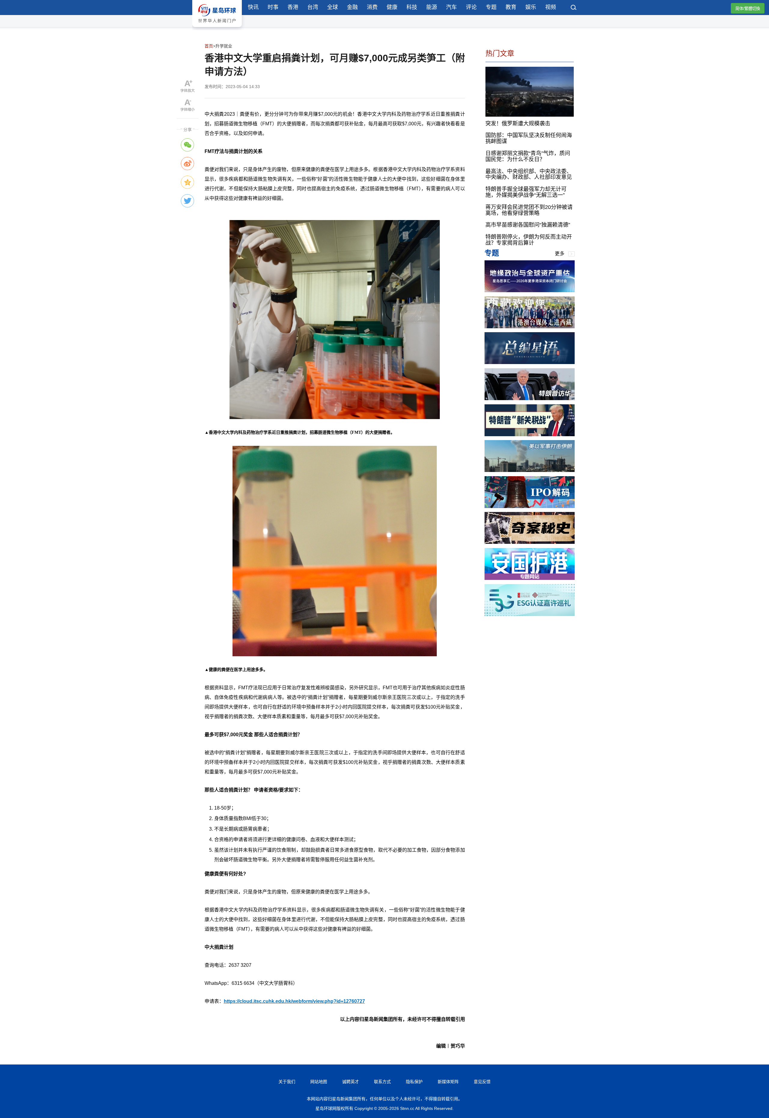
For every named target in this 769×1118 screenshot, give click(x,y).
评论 (471, 7)
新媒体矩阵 (448, 1081)
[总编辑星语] (530, 362)
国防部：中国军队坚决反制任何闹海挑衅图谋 (528, 138)
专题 (491, 7)
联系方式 (382, 1081)
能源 (431, 7)
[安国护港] (530, 578)
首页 (209, 46)
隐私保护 (414, 1081)
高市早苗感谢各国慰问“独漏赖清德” (527, 225)
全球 (332, 7)
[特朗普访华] (530, 398)
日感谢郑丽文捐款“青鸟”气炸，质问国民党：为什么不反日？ (527, 156)
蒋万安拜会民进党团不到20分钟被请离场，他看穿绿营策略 (529, 210)
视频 (550, 7)
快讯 (253, 7)
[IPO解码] (530, 506)
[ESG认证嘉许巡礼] (530, 614)
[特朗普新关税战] (530, 434)
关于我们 (286, 1081)
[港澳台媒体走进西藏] (530, 326)
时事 (273, 7)
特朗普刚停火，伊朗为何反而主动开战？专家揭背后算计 (528, 240)
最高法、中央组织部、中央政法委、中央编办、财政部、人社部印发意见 (528, 174)
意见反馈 (482, 1081)
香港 (292, 7)
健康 (392, 7)
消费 (372, 7)
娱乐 (530, 7)
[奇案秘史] (530, 542)
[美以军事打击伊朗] (530, 470)
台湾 (312, 7)
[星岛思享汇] (530, 290)
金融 (352, 7)
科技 (411, 7)
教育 (511, 7)
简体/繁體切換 (747, 8)
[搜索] (574, 8)
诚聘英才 (350, 1081)
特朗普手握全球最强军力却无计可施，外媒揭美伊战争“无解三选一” (526, 192)
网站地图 (318, 1081)
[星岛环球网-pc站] (217, 28)
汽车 (451, 7)
